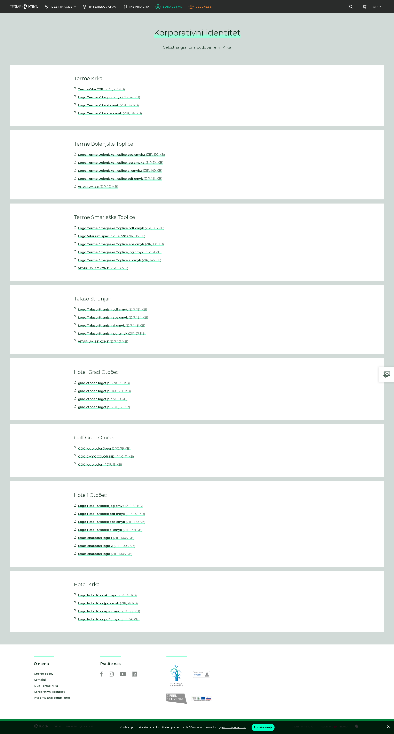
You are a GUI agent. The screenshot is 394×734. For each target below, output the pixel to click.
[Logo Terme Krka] (24, 6)
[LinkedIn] (134, 674)
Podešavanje (263, 727)
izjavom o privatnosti (232, 727)
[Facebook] (101, 674)
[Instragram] (111, 674)
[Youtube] (123, 674)
